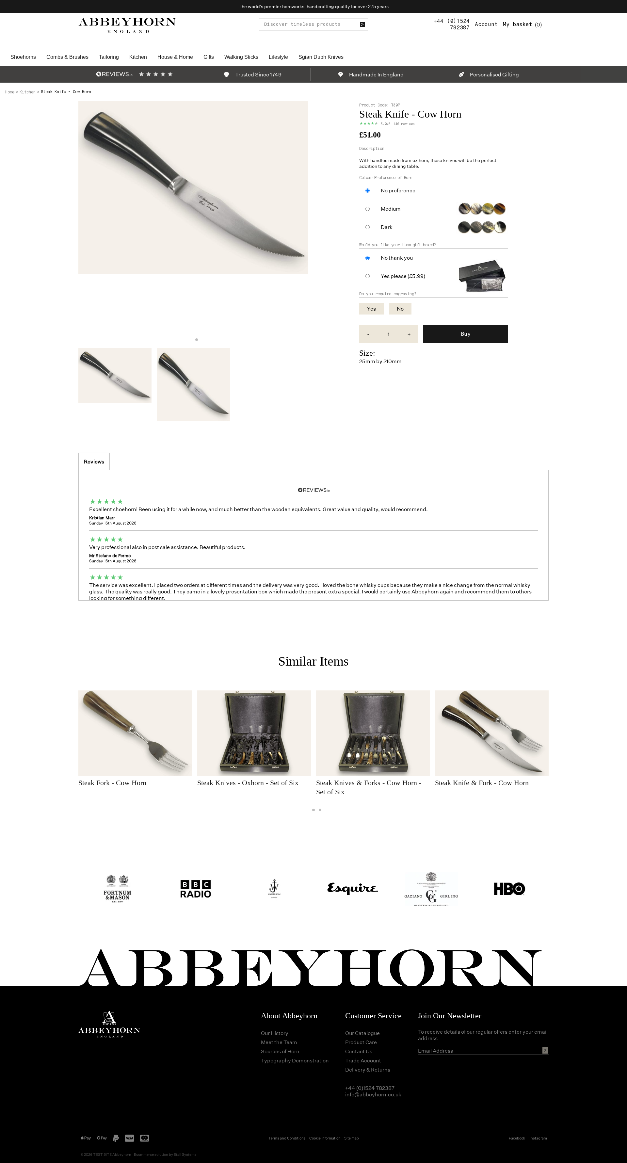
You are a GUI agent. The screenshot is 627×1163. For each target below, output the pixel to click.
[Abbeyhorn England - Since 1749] (127, 24)
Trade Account (363, 1060)
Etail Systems (185, 1154)
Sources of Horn (280, 1051)
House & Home (175, 57)
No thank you (397, 257)
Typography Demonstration (295, 1060)
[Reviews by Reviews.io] (114, 74)
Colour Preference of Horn (385, 177)
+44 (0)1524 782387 (452, 24)
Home (9, 92)
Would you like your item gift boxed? (397, 245)
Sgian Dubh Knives (321, 57)
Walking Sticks (241, 57)
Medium (391, 208)
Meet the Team (279, 1042)
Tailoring (109, 57)
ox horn (420, 160)
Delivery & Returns (367, 1069)
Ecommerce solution (151, 1154)
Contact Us (358, 1051)
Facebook (517, 1138)
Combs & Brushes (67, 57)
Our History (274, 1032)
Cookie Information (325, 1138)
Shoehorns (23, 57)
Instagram (538, 1138)
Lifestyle (278, 57)
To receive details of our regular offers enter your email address (483, 1035)
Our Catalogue (362, 1032)
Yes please (403, 276)
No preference (398, 190)
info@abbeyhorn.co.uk (373, 1094)
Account (486, 24)
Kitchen (138, 57)
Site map (351, 1138)
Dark (387, 227)
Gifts (208, 57)
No (400, 308)
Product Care (361, 1042)
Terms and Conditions (287, 1138)
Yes (371, 308)
